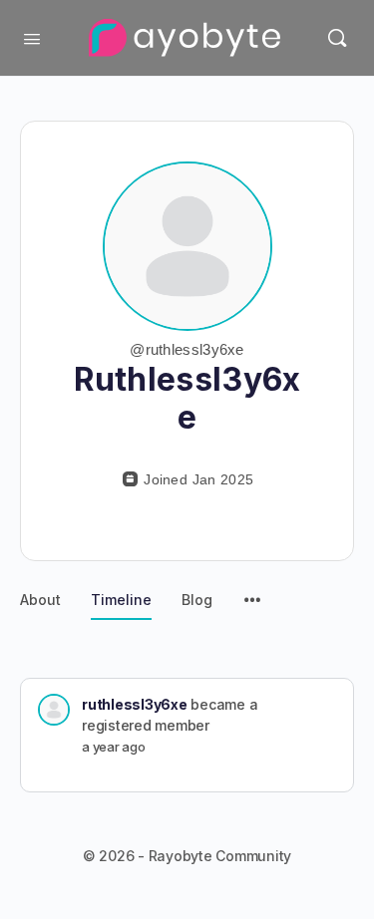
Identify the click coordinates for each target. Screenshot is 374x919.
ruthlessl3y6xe (134, 704)
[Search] (337, 38)
